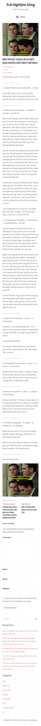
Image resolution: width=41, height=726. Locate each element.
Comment (7, 537)
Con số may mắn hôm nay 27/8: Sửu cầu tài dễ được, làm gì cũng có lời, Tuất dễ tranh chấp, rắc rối (20, 666)
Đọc (4, 681)
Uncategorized (8, 708)
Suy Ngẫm (8, 72)
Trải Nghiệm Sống (20, 5)
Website (6, 589)
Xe (3, 712)
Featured (6, 686)
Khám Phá (6, 690)
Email (5, 579)
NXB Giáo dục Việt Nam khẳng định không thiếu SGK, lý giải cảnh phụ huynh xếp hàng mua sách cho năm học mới (19, 641)
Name (5, 569)
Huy (6, 70)
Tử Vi (4, 703)
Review (5, 695)
